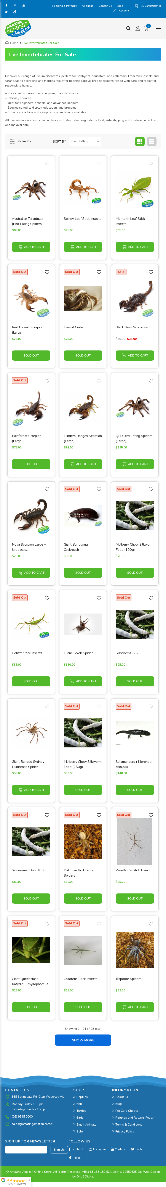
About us (87, 6)
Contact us (105, 6)
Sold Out (31, 355)
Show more (83, 1040)
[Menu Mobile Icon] (158, 28)
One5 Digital (85, 1176)
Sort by (59, 142)
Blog (120, 6)
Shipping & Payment (64, 6)
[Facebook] (6, 5)
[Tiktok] (15, 12)
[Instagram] (15, 5)
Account (124, 10)
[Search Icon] (128, 28)
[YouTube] (23, 5)
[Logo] (18, 28)
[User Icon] (114, 11)
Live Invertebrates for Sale (40, 43)
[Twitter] (6, 12)
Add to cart (34, 247)
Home (14, 43)
